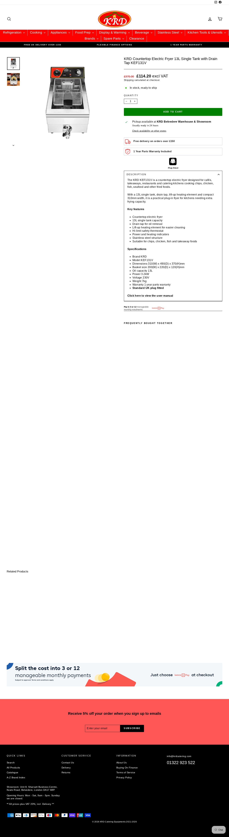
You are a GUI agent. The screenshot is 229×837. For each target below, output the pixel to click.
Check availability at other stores (149, 131)
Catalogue (12, 772)
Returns (66, 772)
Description (136, 174)
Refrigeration (12, 32)
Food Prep (83, 32)
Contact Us (68, 762)
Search (11, 762)
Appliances (59, 32)
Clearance (136, 38)
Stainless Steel (169, 32)
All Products (13, 767)
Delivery (66, 767)
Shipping (129, 80)
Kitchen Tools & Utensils (205, 32)
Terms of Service (125, 772)
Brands (90, 38)
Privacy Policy (124, 777)
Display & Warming (113, 32)
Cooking (36, 32)
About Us (121, 762)
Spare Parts (113, 38)
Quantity (131, 95)
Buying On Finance (127, 767)
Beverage (142, 32)
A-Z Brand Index (16, 777)
